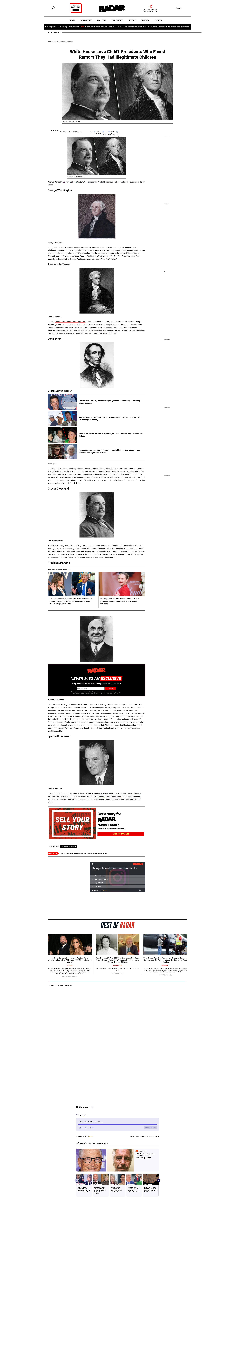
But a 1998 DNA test (97, 330)
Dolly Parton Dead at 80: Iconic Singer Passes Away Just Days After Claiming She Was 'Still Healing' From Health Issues (170, 27)
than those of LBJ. (131, 793)
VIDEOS (145, 20)
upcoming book (70, 182)
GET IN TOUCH (121, 833)
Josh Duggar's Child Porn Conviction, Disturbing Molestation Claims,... (84, 853)
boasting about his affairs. (110, 796)
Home (50, 41)
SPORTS (158, 20)
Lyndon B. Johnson (66, 41)
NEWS (72, 20)
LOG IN (179, 8)
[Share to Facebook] (97, 132)
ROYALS (132, 20)
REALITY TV (86, 20)
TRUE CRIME (117, 20)
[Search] (53, 9)
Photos (55, 41)
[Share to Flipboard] (111, 132)
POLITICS (101, 20)
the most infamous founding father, (70, 322)
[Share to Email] (118, 132)
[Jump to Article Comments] (91, 132)
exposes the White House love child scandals (106, 182)
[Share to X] (104, 132)
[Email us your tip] (76, 12)
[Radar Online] (112, 8)
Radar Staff (54, 131)
